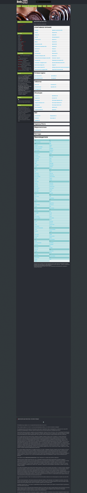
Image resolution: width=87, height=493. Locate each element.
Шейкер (19, 35)
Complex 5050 (20, 45)
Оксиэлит (19, 39)
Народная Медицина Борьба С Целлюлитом (23, 89)
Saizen (19, 38)
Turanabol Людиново (21, 75)
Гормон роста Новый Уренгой (24, 91)
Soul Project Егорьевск (28, 90)
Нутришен (19, 44)
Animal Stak (20, 46)
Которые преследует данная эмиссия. (24, 102)
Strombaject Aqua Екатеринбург (23, 77)
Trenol (19, 40)
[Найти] (50, 2)
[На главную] (22, 2)
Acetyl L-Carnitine (21, 41)
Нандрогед (20, 47)
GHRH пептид (20, 50)
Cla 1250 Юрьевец (28, 82)
